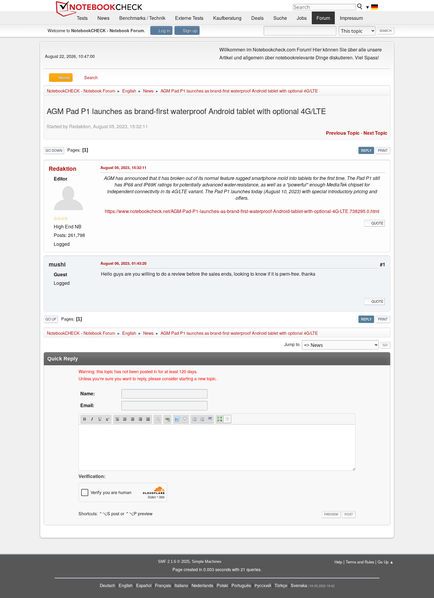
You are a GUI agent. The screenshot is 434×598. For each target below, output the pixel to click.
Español (143, 585)
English (126, 585)
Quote (377, 223)
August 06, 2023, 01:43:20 (123, 263)
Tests (82, 17)
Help (338, 562)
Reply (366, 150)
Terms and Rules (360, 562)
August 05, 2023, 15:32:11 (123, 167)
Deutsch (107, 585)
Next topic (375, 132)
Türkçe (281, 585)
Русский (262, 585)
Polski (222, 585)
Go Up (50, 319)
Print (383, 150)
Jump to (291, 344)
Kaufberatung (227, 17)
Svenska (299, 585)
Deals (257, 17)
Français (163, 585)
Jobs (302, 17)
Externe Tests (189, 17)
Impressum (351, 17)
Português (241, 585)
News (103, 17)
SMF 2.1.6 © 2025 (174, 561)
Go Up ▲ (386, 562)
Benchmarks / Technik (142, 17)
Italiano (181, 585)
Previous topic (343, 132)
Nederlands (202, 585)
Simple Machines (206, 561)
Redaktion (62, 168)
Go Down (53, 150)
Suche (280, 17)
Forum (323, 17)
